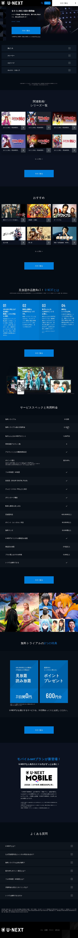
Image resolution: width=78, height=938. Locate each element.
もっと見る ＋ (39, 159)
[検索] (42, 3)
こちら (38, 36)
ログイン (47, 3)
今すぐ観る (64, 3)
